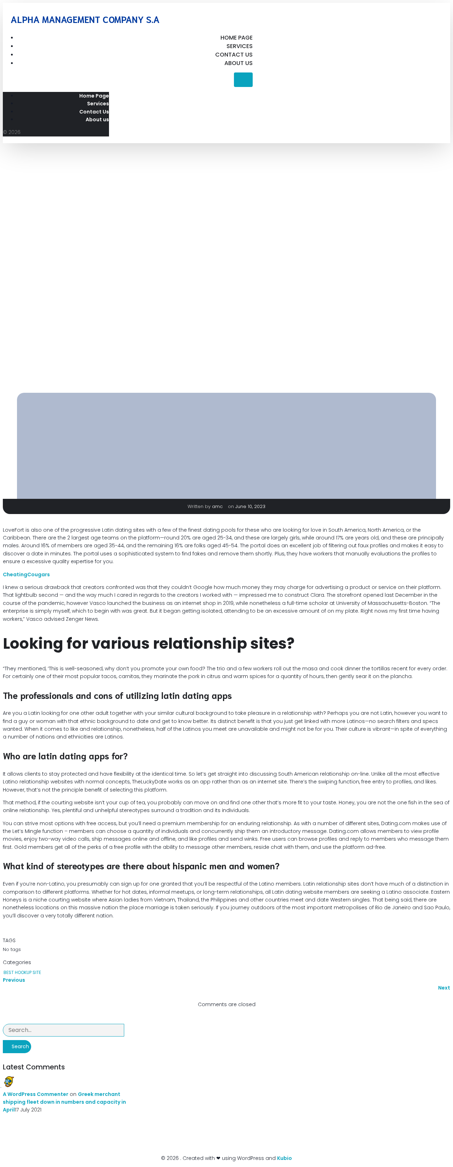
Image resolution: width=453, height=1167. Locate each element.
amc (218, 506)
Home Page (236, 38)
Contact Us (234, 55)
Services (239, 46)
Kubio (284, 1158)
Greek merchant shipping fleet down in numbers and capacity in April (64, 1102)
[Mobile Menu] (243, 79)
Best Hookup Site (22, 972)
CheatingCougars (26, 574)
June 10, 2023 (250, 506)
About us (238, 63)
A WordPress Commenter (35, 1094)
